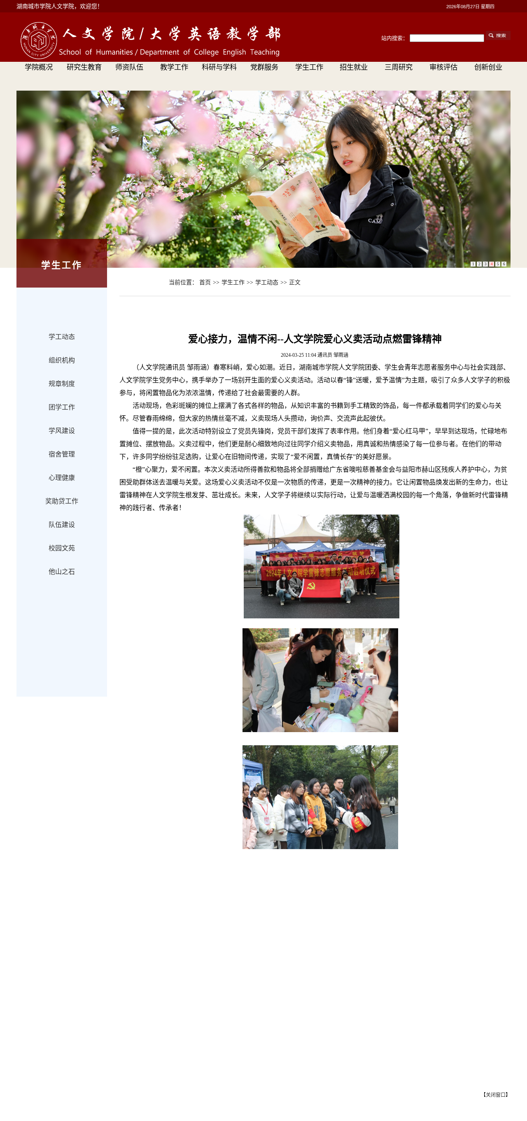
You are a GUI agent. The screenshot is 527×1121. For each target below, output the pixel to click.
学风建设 (62, 430)
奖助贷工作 (61, 501)
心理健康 (62, 477)
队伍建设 (62, 524)
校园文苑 (62, 548)
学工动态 (62, 336)
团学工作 (62, 407)
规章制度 (62, 383)
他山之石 (62, 571)
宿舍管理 (62, 454)
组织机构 (62, 360)
